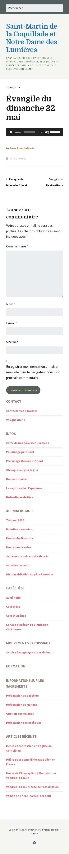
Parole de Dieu (18, 158)
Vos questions (15, 420)
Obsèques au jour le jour (22, 470)
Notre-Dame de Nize (19, 497)
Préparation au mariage (21, 704)
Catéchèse (13, 606)
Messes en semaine (18, 547)
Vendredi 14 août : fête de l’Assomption (32, 787)
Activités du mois (17, 565)
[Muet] (47, 132)
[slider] (55, 131)
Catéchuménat (16, 615)
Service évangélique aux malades (28, 652)
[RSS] (34, 842)
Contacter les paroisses (21, 411)
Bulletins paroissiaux (20, 529)
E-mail (12, 323)
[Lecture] (11, 132)
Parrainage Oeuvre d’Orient (24, 461)
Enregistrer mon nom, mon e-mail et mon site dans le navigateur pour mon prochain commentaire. (33, 372)
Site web (12, 342)
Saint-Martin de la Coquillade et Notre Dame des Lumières (31, 38)
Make (21, 829)
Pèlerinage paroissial (20, 452)
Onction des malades (20, 713)
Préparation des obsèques (23, 723)
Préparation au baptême (22, 695)
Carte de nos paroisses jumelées (27, 443)
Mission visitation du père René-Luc (29, 574)
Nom (11, 304)
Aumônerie (13, 597)
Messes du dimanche (19, 538)
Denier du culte (16, 479)
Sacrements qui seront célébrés (27, 556)
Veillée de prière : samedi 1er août (28, 796)
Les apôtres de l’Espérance (24, 488)
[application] (34, 132)
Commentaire (17, 246)
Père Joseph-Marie (22, 148)
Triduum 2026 (15, 520)
